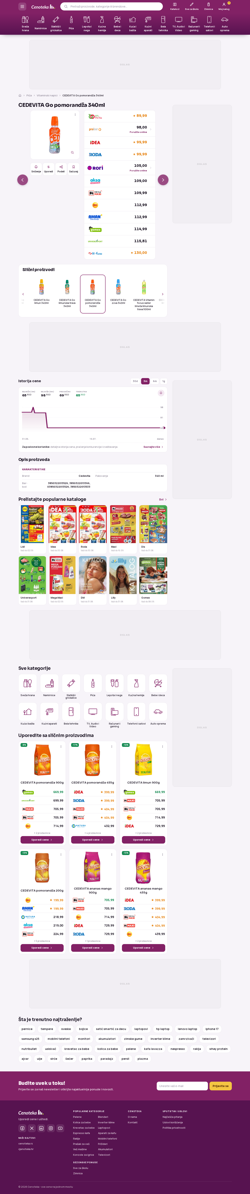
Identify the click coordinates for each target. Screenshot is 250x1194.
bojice (83, 1029)
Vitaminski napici (47, 95)
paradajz (107, 1059)
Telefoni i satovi (136, 723)
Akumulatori (105, 1149)
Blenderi (103, 1117)
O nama (132, 1117)
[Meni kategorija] (22, 6)
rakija (197, 1049)
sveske (66, 1029)
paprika (87, 1059)
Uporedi (48, 171)
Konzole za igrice (83, 1154)
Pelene (77, 1117)
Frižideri (103, 1144)
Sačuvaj (73, 171)
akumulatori (107, 1039)
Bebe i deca (158, 695)
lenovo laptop (187, 1029)
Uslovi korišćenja (173, 1122)
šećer (69, 1059)
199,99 (58, 900)
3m (145, 381)
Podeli (61, 171)
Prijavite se (221, 1086)
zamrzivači (186, 1039)
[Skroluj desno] (160, 294)
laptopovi (141, 1029)
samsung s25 (30, 1039)
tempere (47, 1029)
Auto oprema (158, 723)
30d (135, 381)
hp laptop (163, 1029)
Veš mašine (80, 1149)
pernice (27, 1029)
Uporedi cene (40, 839)
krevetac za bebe (76, 1049)
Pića (29, 95)
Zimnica (78, 1173)
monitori (84, 1039)
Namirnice (49, 695)
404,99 (109, 809)
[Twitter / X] (32, 1128)
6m (155, 381)
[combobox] (115, 6)
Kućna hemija (136, 695)
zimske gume (133, 1039)
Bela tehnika (71, 723)
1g (163, 381)
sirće (53, 1059)
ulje (39, 1059)
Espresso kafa (81, 1133)
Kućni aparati (49, 723)
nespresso (178, 1049)
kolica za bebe (107, 1049)
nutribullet (29, 1049)
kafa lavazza (153, 1049)
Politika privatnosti (174, 1127)
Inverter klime (106, 1122)
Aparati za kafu (107, 1133)
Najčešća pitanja (172, 1117)
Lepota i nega (114, 695)
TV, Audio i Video (93, 725)
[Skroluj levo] (25, 294)
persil (125, 1059)
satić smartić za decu (111, 1029)
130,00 (140, 252)
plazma (143, 1059)
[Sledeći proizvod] (163, 180)
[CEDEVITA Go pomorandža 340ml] (55, 135)
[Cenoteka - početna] (43, 6)
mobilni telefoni (59, 1039)
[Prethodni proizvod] (22, 180)
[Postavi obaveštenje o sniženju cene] (161, 393)
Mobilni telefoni (107, 1138)
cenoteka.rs (25, 1143)
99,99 (142, 142)
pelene (131, 1049)
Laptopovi (104, 1127)
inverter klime (160, 1039)
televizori (209, 1039)
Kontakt (133, 1122)
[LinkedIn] (41, 1128)
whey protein (218, 1049)
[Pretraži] (65, 6)
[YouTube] (60, 1128)
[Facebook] (22, 1128)
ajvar (25, 1059)
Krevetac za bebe (84, 1127)
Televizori (104, 1154)
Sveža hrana (28, 695)
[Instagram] (51, 1128)
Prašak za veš (81, 1144)
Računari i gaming (114, 725)
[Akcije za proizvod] (75, 114)
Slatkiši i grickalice (71, 696)
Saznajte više (151, 447)
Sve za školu (80, 1168)
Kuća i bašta (27, 723)
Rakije (76, 1138)
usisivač (50, 1049)
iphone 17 (212, 1029)
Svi (161, 499)
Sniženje (36, 171)
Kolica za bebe (82, 1122)
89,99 (142, 115)
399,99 (109, 792)
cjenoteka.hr (26, 1149)
